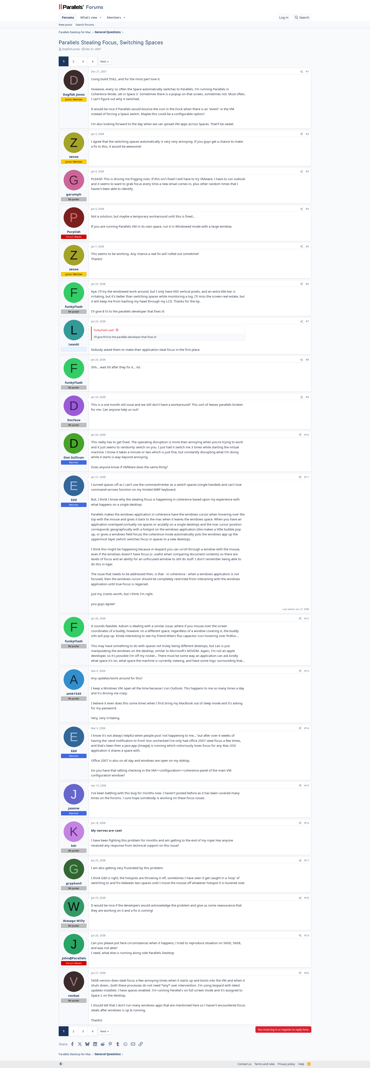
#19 (306, 935)
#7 (307, 321)
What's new (88, 17)
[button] (101, 17)
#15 (306, 785)
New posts (65, 25)
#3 (307, 171)
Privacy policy (286, 1064)
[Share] (301, 71)
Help (301, 1064)
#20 (306, 973)
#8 (307, 359)
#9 (307, 397)
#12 (306, 618)
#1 (307, 71)
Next (103, 61)
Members (114, 17)
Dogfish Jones (71, 49)
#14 (306, 728)
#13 (306, 671)
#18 (306, 898)
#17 (306, 860)
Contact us (244, 1064)
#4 (307, 209)
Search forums (85, 25)
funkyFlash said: (104, 330)
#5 (307, 246)
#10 (306, 435)
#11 (306, 477)
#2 (307, 134)
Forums (68, 17)
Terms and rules (265, 1064)
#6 (307, 284)
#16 (306, 823)
